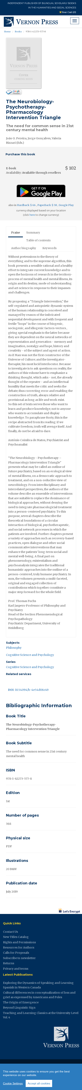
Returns (8, 963)
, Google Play (66, 205)
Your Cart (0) (68, 12)
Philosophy (13, 647)
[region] (41, 1077)
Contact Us (10, 932)
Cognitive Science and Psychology (30, 655)
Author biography (23, 248)
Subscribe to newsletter (19, 958)
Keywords (49, 248)
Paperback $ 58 (47, 205)
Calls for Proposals (16, 952)
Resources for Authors (18, 947)
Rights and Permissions (19, 942)
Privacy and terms (15, 968)
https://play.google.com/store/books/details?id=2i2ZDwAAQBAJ (41, 189)
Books (18, 31)
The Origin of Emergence (21, 1002)
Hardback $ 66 (26, 205)
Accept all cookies (39, 1083)
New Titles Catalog (16, 937)
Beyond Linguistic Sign (19, 1007)
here (32, 215)
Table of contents (38, 240)
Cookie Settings (13, 1083)
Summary (33, 232)
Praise (15, 232)
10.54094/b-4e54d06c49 (28, 690)
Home (7, 31)
